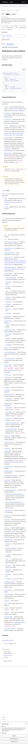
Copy (23, 69)
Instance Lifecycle (11, 370)
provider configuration (19, 110)
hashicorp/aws (10, 27)
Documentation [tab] (10, 43)
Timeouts (5, 635)
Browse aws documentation (10, 47)
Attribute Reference (8, 213)
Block (16, 135)
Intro (3, 717)
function (19, 622)
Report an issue (7, 661)
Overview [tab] (3, 43)
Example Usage (7, 65)
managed (15, 108)
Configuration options (7, 640)
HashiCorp (9, 29)
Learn (3, 719)
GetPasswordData (9, 150)
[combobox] (13, 36)
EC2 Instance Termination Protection (13, 269)
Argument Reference (9, 97)
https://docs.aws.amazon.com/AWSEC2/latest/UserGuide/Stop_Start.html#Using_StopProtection (15, 262)
